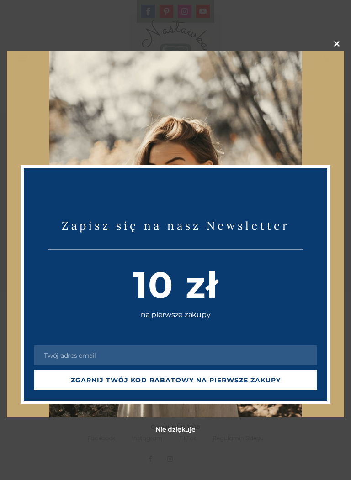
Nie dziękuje (175, 429)
